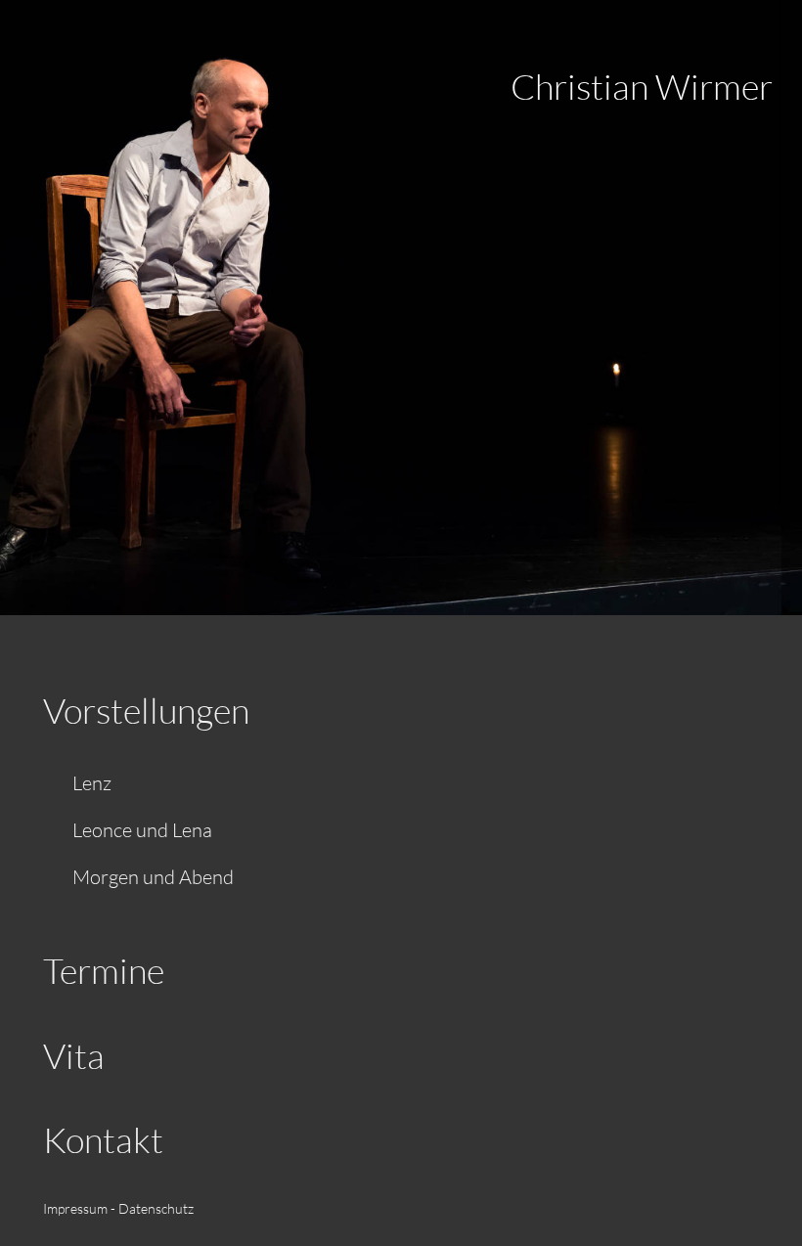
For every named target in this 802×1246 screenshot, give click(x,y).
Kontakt (103, 1139)
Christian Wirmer (642, 86)
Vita (74, 1055)
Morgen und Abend (153, 877)
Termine (103, 970)
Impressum (75, 1208)
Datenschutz (156, 1208)
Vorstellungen (146, 710)
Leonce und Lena (142, 830)
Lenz (91, 783)
